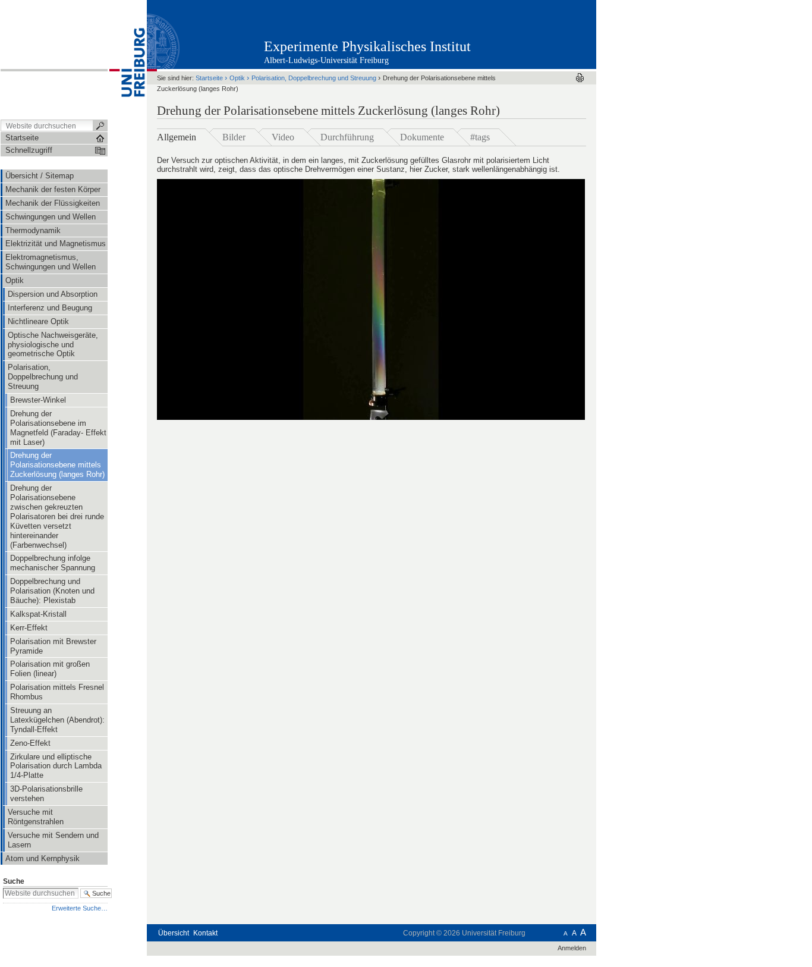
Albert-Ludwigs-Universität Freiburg (326, 60)
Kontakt (205, 933)
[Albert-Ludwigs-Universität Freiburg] (127, 58)
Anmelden (572, 948)
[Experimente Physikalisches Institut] (537, 33)
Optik (237, 77)
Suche (13, 881)
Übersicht (173, 933)
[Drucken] (580, 78)
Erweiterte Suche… (80, 908)
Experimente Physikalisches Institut (367, 46)
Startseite (209, 77)
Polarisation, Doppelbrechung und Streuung (314, 77)
